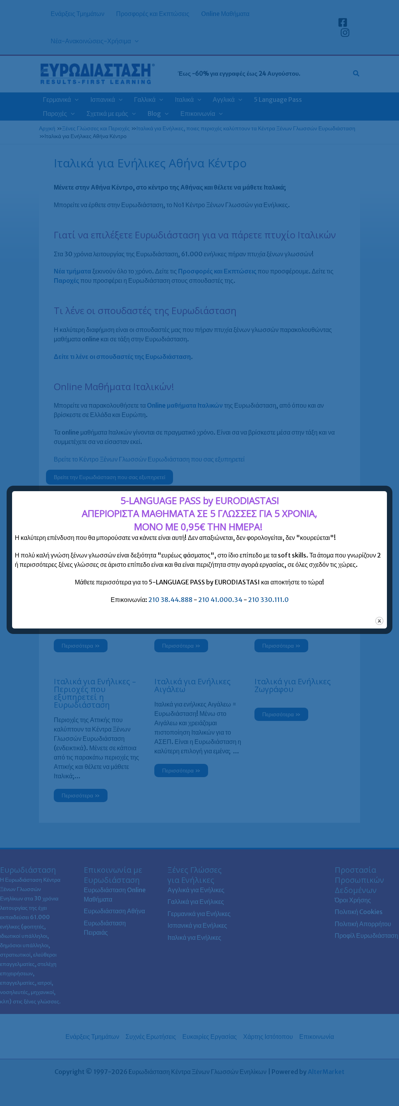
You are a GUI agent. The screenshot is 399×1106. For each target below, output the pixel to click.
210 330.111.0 (268, 600)
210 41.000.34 (220, 600)
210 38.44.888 (170, 600)
